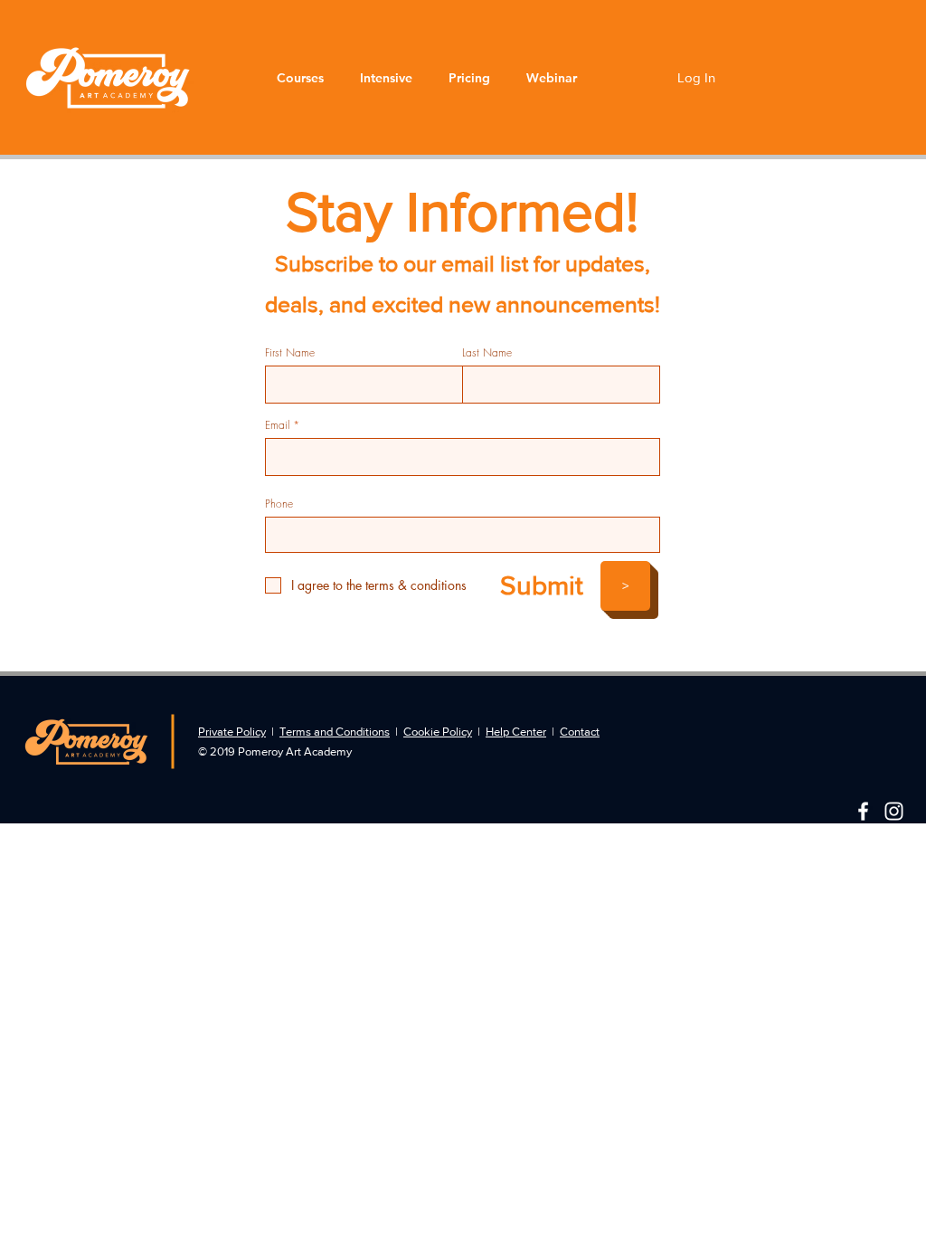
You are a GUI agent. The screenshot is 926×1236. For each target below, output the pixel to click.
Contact (580, 731)
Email (277, 425)
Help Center (516, 731)
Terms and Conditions (334, 731)
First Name (290, 352)
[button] (300, 78)
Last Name (487, 352)
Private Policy (232, 731)
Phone (279, 504)
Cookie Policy (437, 731)
